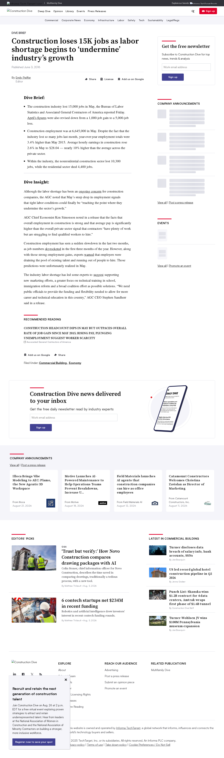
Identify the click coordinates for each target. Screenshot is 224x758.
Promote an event (180, 265)
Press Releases (97, 11)
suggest (98, 274)
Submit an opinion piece (119, 682)
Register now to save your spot (33, 741)
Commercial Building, (53, 363)
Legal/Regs (173, 20)
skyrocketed (53, 248)
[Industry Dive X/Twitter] (32, 674)
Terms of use (95, 744)
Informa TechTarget (128, 728)
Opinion (58, 11)
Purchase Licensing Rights (74, 694)
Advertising (111, 670)
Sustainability (155, 20)
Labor (121, 20)
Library (70, 11)
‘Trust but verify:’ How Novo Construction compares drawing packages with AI (91, 557)
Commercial (51, 20)
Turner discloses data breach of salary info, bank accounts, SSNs (190, 551)
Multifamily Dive (54, 3)
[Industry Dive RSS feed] (40, 674)
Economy (89, 20)
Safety (131, 20)
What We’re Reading (70, 706)
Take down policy (116, 744)
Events (81, 11)
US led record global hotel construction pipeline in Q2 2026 (190, 573)
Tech (141, 20)
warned (89, 254)
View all (162, 202)
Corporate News (71, 20)
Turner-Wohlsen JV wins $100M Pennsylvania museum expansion (188, 622)
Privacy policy (76, 744)
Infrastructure (106, 20)
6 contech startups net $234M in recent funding (92, 603)
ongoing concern (90, 191)
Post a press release (181, 202)
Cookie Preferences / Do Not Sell (149, 744)
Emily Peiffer (23, 77)
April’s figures (36, 117)
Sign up (210, 10)
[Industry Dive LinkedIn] (14, 674)
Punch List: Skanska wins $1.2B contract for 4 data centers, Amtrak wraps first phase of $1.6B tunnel (190, 597)
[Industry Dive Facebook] (23, 674)
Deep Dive (44, 11)
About (62, 670)
